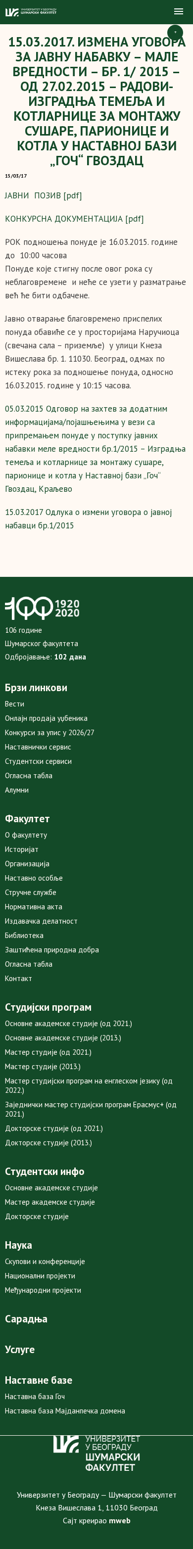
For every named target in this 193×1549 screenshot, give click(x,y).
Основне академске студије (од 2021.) (68, 1023)
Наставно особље (34, 878)
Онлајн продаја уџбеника (46, 718)
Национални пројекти (40, 1275)
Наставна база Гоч (35, 1396)
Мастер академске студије (50, 1202)
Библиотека (24, 935)
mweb (120, 1520)
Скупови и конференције (45, 1261)
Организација (27, 863)
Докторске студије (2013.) (48, 1142)
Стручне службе (30, 892)
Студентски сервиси (38, 761)
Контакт (18, 978)
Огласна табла (28, 775)
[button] (178, 12)
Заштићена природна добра (52, 949)
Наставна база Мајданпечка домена (65, 1410)
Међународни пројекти (43, 1290)
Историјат (22, 849)
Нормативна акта (33, 906)
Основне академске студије (51, 1187)
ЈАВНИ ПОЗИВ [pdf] (43, 195)
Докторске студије (37, 1216)
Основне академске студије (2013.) (63, 1037)
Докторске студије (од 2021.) (54, 1128)
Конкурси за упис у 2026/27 (50, 732)
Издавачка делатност (41, 921)
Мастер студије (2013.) (43, 1066)
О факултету (26, 835)
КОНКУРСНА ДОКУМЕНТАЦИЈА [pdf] (74, 218)
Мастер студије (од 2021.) (48, 1052)
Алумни (17, 790)
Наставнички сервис (38, 746)
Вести (14, 703)
